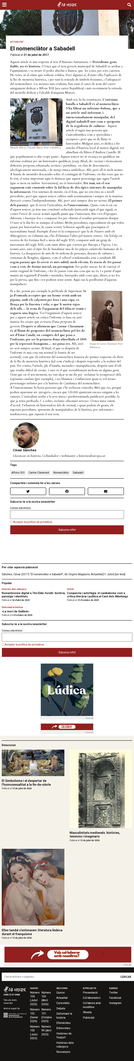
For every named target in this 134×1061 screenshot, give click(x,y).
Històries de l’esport (64, 1035)
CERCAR (125, 977)
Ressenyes (63, 1052)
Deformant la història (64, 1015)
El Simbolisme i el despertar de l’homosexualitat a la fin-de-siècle (26, 782)
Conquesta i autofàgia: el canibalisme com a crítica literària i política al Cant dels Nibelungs (97, 594)
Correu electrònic (20, 508)
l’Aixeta (87, 1012)
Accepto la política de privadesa (32, 522)
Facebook (115, 997)
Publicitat (88, 1017)
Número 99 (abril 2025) (46, 1030)
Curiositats (63, 1003)
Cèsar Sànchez (24, 450)
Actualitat (17, 42)
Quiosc (60, 992)
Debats (60, 1008)
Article (70, 589)
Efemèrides (63, 1023)
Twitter (113, 992)
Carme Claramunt (39, 472)
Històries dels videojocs (14, 589)
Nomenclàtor (61, 472)
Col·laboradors (91, 997)
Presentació (90, 992)
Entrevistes (63, 1028)
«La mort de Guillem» (15, 611)
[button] (5, 5)
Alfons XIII (18, 472)
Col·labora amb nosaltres (92, 1005)
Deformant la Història (12, 607)
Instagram (115, 1003)
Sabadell (78, 472)
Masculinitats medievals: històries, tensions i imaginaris (95, 834)
